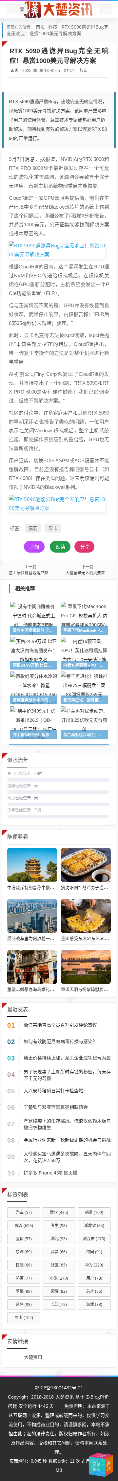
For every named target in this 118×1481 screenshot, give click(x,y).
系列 (24, 1304)
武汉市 (94, 1239)
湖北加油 (109, 1466)
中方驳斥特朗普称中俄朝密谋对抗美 (41, 887)
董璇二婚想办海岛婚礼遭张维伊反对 (41, 989)
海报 (34, 546)
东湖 (24, 1252)
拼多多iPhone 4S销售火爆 (50, 1173)
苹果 (24, 1291)
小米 (59, 1278)
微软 (59, 1212)
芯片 (94, 1291)
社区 (59, 1265)
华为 (94, 1265)
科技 (52, 27)
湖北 (59, 1239)
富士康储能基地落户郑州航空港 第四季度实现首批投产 (56, 573)
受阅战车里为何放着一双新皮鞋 (37, 938)
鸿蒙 (24, 1278)
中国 (94, 1252)
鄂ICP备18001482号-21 (59, 1387)
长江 (59, 1304)
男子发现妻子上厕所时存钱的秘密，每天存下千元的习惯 (67, 1074)
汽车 (24, 1212)
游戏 (94, 1304)
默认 (83, 70)
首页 (40, 27)
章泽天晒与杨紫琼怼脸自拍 (86, 989)
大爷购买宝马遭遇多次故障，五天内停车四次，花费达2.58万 (67, 1157)
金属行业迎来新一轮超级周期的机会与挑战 (67, 1140)
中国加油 (93, 1464)
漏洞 (32, 528)
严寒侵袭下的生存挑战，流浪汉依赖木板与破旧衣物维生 (67, 1124)
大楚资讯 (33, 1357)
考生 (59, 1225)
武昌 (59, 1252)
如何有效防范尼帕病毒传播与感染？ (60, 1041)
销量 (94, 1212)
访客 (14, 70)
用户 (94, 1278)
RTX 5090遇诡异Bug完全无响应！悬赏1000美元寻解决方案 (57, 30)
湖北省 (94, 1225)
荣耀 (59, 1291)
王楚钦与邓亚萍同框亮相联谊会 (56, 1107)
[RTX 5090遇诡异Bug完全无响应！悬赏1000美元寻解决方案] (57, 249)
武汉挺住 (101, 1455)
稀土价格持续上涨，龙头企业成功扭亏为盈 (67, 1058)
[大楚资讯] (59, 9)
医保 (24, 1239)
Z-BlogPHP (97, 1397)
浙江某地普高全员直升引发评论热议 (60, 1025)
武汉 (24, 1225)
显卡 (53, 528)
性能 (24, 1265)
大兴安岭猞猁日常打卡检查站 (53, 1090)
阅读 (60, 546)
